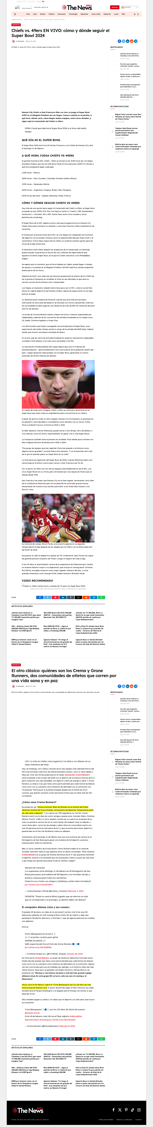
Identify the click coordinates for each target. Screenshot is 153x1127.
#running (43, 1019)
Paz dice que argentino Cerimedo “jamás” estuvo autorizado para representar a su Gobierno (131, 65)
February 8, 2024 (67, 1026)
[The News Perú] (76, 7)
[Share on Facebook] (119, 41)
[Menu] (15, 14)
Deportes (107, 14)
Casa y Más (95, 14)
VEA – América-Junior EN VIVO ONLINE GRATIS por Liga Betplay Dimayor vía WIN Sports (25, 628)
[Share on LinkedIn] (127, 41)
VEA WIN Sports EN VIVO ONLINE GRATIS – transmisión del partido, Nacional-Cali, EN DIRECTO (58, 615)
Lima (35, 14)
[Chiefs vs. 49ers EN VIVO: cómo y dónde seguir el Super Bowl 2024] (58, 76)
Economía (61, 14)
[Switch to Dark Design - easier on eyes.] (138, 14)
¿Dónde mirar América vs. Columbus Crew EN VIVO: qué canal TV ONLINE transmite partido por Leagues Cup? (26, 616)
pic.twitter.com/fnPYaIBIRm (38, 947)
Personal (21, 41)
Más (123, 14)
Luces (116, 14)
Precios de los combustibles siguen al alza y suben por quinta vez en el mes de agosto (130, 75)
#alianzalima (76, 1016)
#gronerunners (32, 1019)
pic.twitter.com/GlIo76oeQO (62, 1019)
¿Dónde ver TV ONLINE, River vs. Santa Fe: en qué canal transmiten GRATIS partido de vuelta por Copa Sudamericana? (90, 616)
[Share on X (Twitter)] (123, 41)
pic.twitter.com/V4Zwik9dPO (39, 884)
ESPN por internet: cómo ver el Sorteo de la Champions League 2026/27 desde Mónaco (24, 642)
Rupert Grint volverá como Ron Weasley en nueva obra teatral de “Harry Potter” (128, 116)
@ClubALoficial (32, 1013)
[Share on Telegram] (135, 41)
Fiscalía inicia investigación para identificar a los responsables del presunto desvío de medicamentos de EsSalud (130, 86)
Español (127, 7)
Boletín (115, 7)
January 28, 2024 (75, 954)
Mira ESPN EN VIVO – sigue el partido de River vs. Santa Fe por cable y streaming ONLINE (57, 628)
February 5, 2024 (75, 891)
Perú (28, 14)
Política (51, 14)
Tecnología (73, 14)
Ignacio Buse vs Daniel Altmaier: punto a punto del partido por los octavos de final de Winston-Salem (90, 642)
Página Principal (16, 19)
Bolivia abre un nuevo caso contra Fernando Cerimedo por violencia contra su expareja (128, 146)
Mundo (42, 14)
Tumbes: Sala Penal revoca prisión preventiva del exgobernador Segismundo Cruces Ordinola (126, 131)
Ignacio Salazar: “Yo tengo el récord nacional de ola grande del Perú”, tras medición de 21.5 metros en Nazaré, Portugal (58, 643)
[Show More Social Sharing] (140, 41)
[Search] (135, 14)
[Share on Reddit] (131, 41)
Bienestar (84, 14)
